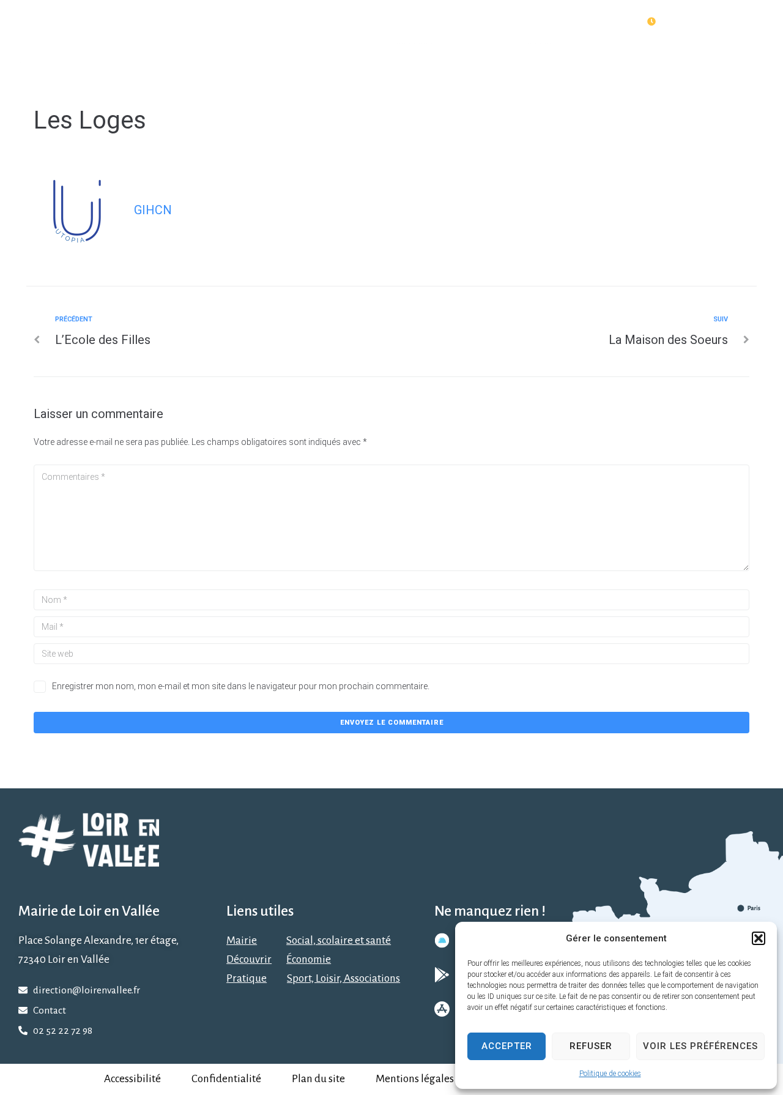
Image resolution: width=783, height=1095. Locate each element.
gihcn (153, 210)
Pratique (246, 978)
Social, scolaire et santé (338, 940)
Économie (308, 959)
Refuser (591, 1046)
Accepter (506, 1046)
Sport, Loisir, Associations (343, 978)
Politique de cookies (610, 1073)
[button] (758, 938)
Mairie (241, 940)
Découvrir (249, 959)
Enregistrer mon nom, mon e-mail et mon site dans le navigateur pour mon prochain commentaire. (240, 686)
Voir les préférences (700, 1046)
